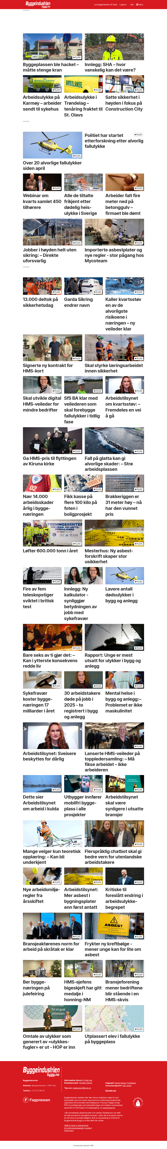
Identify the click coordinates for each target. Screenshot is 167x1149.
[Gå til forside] (38, 4)
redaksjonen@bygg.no (82, 1088)
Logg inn (123, 4)
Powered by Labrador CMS (84, 1146)
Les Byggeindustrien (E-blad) (105, 4)
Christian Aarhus (85, 1083)
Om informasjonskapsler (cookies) (78, 1128)
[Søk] (132, 4)
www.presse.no (109, 1108)
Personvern (69, 1130)
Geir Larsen (127, 1085)
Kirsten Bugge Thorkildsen (125, 1083)
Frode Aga (88, 1080)
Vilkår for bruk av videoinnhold (76, 1125)
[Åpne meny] (140, 4)
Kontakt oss (110, 1090)
